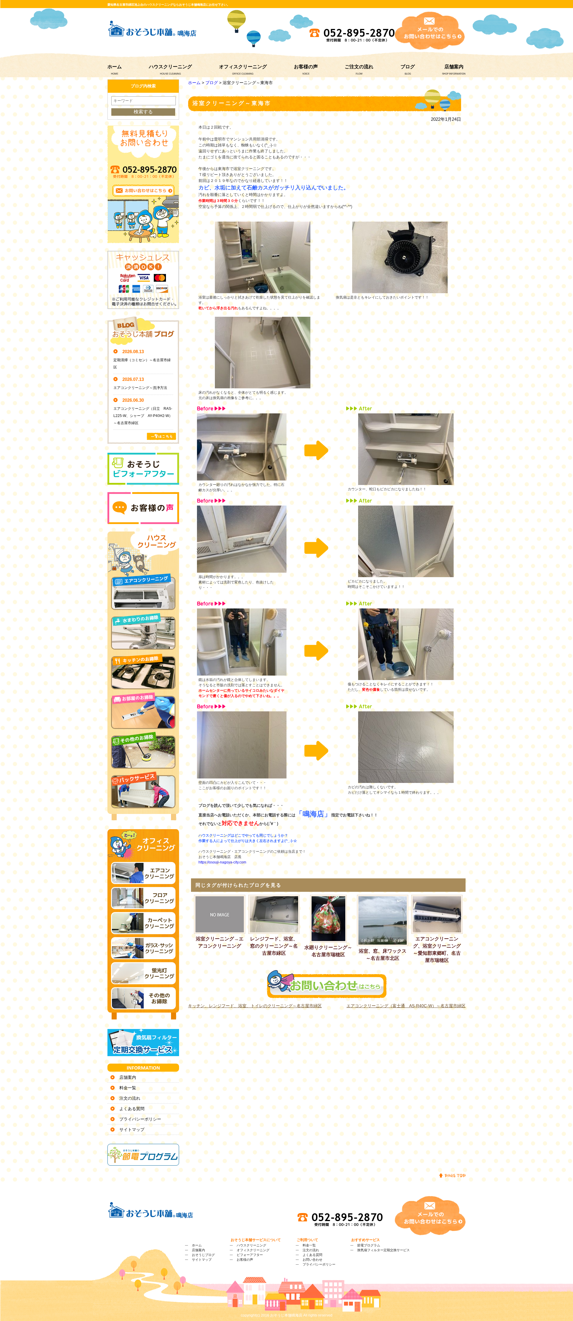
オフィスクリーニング (243, 66)
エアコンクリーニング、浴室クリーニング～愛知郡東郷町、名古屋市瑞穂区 (437, 949)
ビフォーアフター (250, 1255)
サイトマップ (131, 1129)
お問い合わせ (312, 1259)
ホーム (114, 66)
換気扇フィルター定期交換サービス (383, 1250)
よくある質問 (131, 1108)
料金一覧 (127, 1087)
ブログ (408, 66)
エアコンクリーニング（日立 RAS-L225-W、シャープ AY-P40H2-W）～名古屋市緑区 (142, 416)
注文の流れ (129, 1098)
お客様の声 (306, 66)
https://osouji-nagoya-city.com (222, 862)
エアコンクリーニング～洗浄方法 (140, 388)
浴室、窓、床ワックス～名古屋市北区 (382, 954)
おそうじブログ (203, 1255)
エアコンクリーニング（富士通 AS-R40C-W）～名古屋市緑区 (406, 1005)
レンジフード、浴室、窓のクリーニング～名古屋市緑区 (274, 946)
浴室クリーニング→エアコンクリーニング (220, 942)
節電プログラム (368, 1245)
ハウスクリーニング (170, 66)
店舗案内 (453, 66)
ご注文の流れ (359, 66)
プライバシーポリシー (140, 1119)
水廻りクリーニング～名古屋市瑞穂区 (328, 951)
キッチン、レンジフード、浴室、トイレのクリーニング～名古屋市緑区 (255, 1005)
